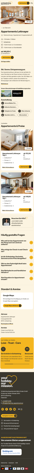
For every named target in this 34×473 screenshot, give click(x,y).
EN (21, 409)
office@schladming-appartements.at (12, 403)
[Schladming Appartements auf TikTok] (10, 409)
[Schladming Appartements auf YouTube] (14, 409)
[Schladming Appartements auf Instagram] (2, 409)
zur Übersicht (6, 28)
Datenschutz (4, 462)
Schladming (7, 42)
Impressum (11, 462)
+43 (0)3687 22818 (17, 221)
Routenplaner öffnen (7, 323)
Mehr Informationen (8, 167)
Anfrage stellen (5, 61)
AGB (16, 462)
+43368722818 (6, 401)
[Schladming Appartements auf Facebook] (6, 409)
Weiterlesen (4, 84)
